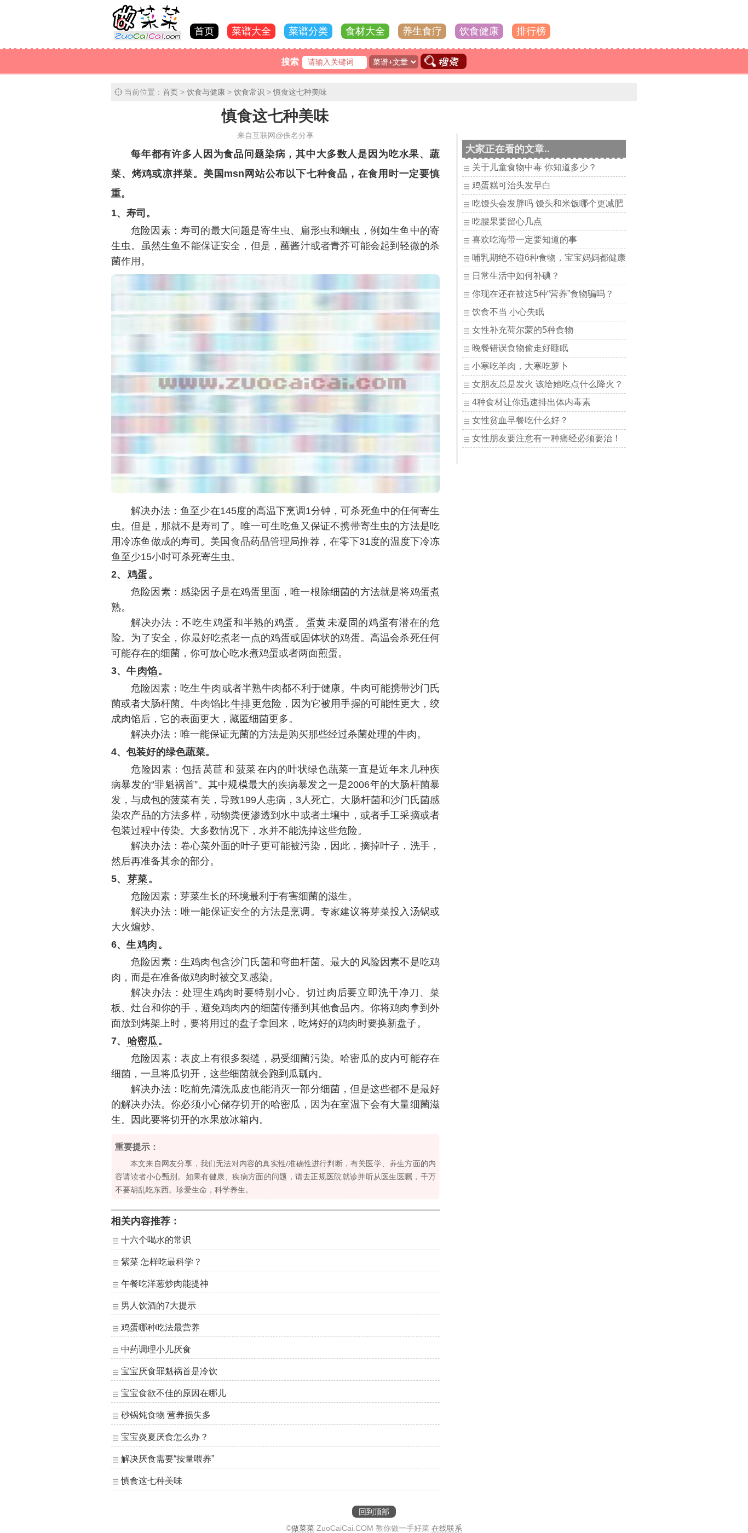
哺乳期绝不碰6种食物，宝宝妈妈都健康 (549, 257)
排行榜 (531, 31)
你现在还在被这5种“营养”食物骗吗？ (543, 293)
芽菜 (137, 878)
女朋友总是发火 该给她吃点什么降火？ (547, 384)
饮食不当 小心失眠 (508, 311)
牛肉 (211, 688)
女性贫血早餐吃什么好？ (520, 420)
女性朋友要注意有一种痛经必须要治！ (546, 438)
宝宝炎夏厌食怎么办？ (165, 1437)
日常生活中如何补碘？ (516, 275)
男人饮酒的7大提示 (158, 1305)
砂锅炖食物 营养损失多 (166, 1415)
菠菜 (246, 769)
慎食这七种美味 (300, 92)
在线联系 (446, 1528)
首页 (204, 31)
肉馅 (147, 670)
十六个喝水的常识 (156, 1239)
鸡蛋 (137, 574)
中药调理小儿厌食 (156, 1349)
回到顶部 (374, 1511)
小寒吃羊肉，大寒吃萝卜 (520, 366)
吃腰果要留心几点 (507, 221)
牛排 (241, 703)
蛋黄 (316, 622)
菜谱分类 (308, 31)
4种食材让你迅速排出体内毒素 (531, 402)
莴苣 (213, 769)
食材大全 (365, 31)
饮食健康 (479, 31)
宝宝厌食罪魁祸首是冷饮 (169, 1371)
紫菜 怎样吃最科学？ (161, 1261)
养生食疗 (422, 31)
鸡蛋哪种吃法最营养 (160, 1327)
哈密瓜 (142, 1040)
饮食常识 (249, 92)
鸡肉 (147, 944)
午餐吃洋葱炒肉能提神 (165, 1283)
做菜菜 (302, 1528)
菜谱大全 (251, 31)
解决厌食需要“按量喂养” (167, 1458)
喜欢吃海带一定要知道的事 (524, 239)
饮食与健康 (206, 92)
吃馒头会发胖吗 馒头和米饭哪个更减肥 (547, 203)
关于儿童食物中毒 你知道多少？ (534, 167)
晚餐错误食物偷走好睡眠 (520, 348)
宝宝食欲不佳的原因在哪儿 (173, 1393)
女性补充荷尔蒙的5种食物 (522, 330)
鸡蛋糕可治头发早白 (511, 185)
